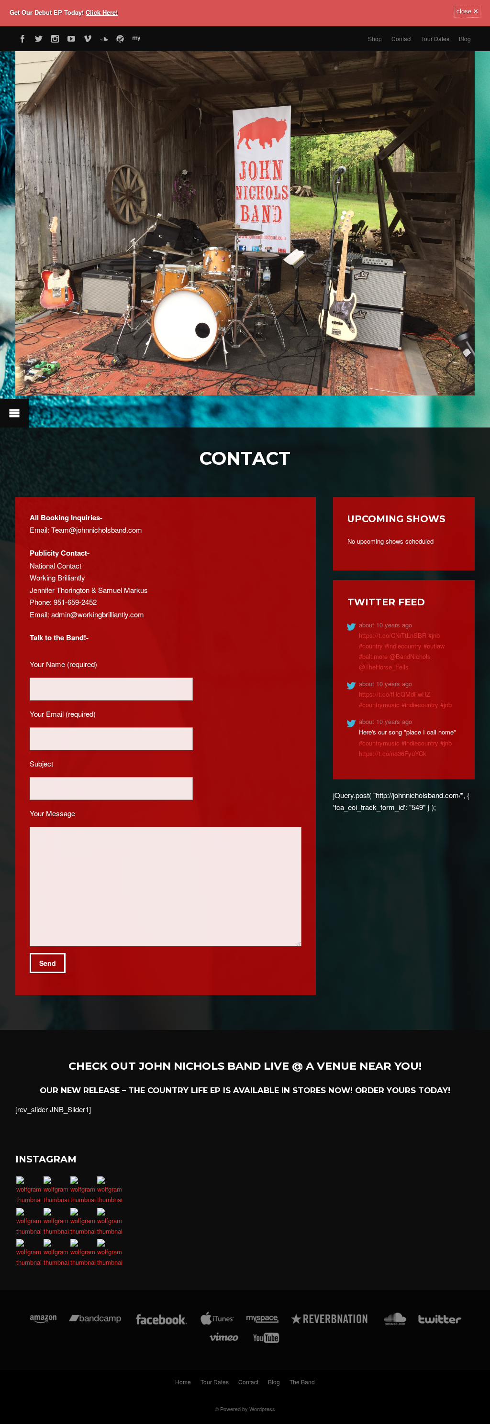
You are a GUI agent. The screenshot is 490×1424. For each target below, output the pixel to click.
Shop (375, 38)
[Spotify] (120, 37)
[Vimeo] (87, 37)
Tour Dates (435, 38)
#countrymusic (379, 704)
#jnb (434, 635)
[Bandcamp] (95, 1324)
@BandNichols (410, 656)
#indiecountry (403, 645)
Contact (401, 38)
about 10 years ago (385, 624)
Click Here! (102, 12)
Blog (465, 38)
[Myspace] (136, 37)
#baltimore (373, 656)
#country (371, 645)
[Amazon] (43, 1324)
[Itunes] (217, 1324)
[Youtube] (71, 37)
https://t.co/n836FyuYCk (392, 753)
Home (183, 1382)
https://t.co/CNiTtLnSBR (393, 635)
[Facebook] (22, 37)
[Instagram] (55, 37)
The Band (302, 1382)
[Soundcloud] (104, 37)
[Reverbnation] (330, 1324)
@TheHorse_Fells (384, 666)
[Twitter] (39, 37)
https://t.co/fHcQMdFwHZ (394, 694)
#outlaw (434, 645)
